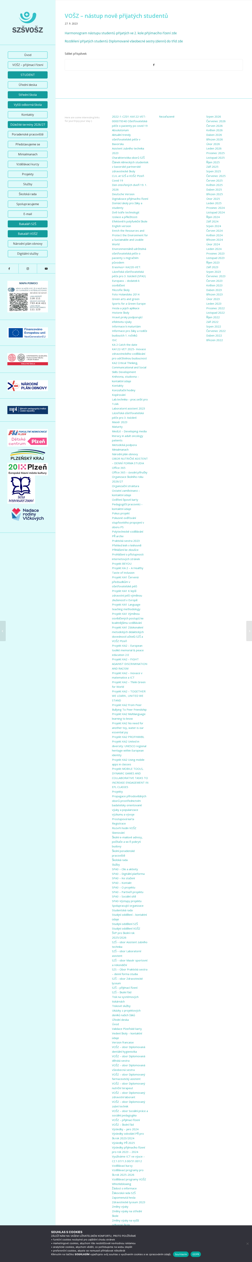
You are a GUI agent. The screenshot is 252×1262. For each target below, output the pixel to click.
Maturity (117, 426)
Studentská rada (122, 910)
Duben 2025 (214, 189)
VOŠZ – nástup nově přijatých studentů (116, 16)
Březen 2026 (214, 139)
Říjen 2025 (213, 162)
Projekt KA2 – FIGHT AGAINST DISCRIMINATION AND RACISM (129, 663)
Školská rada (120, 860)
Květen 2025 (214, 185)
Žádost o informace (124, 1188)
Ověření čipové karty (125, 499)
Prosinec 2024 (215, 208)
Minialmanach (120, 449)
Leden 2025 (214, 203)
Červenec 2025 (216, 176)
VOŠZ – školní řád (123, 1124)
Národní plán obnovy (125, 454)
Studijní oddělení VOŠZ (126, 928)
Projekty (117, 791)
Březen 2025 (214, 194)
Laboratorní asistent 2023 (128, 408)
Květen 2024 (214, 235)
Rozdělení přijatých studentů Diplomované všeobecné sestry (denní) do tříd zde (124, 41)
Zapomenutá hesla (123, 1197)
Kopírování (118, 395)
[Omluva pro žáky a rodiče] (3, 631)
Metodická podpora (124, 445)
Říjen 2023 (213, 262)
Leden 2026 (214, 148)
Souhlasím (181, 1254)
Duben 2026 (214, 135)
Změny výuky (120, 1206)
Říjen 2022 (213, 317)
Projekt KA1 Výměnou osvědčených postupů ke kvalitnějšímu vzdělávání (128, 618)
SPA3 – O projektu (123, 887)
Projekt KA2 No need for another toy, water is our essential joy (128, 727)
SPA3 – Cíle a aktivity (125, 869)
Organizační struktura (125, 486)
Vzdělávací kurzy (122, 1165)
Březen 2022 (214, 340)
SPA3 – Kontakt (122, 883)
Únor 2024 (213, 244)
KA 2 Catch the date (124, 344)
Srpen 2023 (213, 271)
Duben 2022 (214, 335)
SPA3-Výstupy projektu (126, 901)
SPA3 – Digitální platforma (128, 874)
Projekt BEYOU (122, 563)
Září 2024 (212, 221)
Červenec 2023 (216, 276)
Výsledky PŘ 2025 (123, 1143)
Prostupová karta (123, 819)
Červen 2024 (214, 230)
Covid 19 (117, 180)
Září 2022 (212, 322)
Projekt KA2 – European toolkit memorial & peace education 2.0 (128, 650)
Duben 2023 (214, 290)
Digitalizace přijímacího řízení (130, 199)
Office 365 (118, 468)
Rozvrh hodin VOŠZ (124, 828)
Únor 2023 (213, 299)
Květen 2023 (214, 285)
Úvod (115, 1024)
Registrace (119, 823)
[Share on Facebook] (154, 64)
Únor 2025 (213, 199)
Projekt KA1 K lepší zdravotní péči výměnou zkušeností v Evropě (127, 595)
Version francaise (123, 1042)
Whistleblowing (121, 1184)
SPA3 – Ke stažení (123, 878)
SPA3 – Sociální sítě (124, 896)
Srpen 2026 (213, 116)
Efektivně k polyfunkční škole (129, 221)
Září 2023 (212, 267)
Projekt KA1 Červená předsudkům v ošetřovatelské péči (125, 581)
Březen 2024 (214, 239)
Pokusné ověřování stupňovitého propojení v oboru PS (128, 522)
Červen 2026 (214, 126)
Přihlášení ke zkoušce (125, 550)
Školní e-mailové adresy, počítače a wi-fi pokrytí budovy (127, 841)
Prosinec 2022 (215, 308)
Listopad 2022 (215, 312)
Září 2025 (212, 166)
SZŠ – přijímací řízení (124, 987)
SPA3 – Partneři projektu (127, 892)
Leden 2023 (214, 303)
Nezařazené (167, 116)
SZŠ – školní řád (121, 992)
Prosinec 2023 (215, 253)
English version (121, 226)
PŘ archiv (118, 536)
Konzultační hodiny (123, 390)
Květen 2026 (214, 130)
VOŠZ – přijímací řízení (126, 1120)
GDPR (195, 1254)
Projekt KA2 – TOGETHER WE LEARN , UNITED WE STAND (129, 695)
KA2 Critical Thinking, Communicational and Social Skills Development (129, 367)
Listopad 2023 (215, 258)
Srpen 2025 (213, 171)
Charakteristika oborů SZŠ (128, 157)
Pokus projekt (121, 513)
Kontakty (117, 385)
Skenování (118, 832)
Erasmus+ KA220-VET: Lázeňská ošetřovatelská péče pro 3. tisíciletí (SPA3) (129, 271)
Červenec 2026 (216, 121)
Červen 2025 (214, 180)
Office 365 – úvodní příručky (129, 472)
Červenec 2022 (216, 331)
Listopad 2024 (215, 212)
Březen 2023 (214, 294)
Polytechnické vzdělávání (127, 531)
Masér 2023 (119, 422)
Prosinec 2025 (215, 153)
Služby (116, 864)
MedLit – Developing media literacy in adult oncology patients (129, 435)
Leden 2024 (214, 249)
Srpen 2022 (213, 326)
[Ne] (247, 1243)
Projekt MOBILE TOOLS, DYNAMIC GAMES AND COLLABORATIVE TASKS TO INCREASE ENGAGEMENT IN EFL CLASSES (130, 778)
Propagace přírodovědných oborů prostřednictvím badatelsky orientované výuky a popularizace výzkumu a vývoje (129, 805)
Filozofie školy (121, 290)
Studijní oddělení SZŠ (125, 924)
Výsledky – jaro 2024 (125, 1129)
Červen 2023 (214, 281)
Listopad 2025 (215, 157)
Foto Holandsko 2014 (125, 294)
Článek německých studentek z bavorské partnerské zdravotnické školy (130, 166)
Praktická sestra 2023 (126, 541)
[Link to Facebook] (9, 268)
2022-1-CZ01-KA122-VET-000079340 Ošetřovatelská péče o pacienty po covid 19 (130, 121)
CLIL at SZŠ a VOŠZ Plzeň (128, 176)
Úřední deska (120, 1020)
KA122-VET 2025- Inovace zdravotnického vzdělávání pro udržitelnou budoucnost (129, 353)
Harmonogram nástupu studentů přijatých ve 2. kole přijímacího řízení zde (121, 33)
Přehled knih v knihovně (126, 545)
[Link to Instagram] (27, 268)
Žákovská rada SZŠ (124, 1193)
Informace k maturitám (126, 326)
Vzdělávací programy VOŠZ (129, 1179)
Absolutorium (120, 130)
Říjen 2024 (213, 217)
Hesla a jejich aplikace (125, 308)
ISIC (114, 340)
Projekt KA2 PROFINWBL (128, 737)
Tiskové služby (121, 1006)
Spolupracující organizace (128, 905)
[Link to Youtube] (46, 268)
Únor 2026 (213, 144)
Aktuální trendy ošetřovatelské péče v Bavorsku (126, 139)
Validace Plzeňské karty (127, 1029)
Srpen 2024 (213, 226)
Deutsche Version (123, 194)
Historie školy (120, 312)
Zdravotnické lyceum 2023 (128, 1202)
